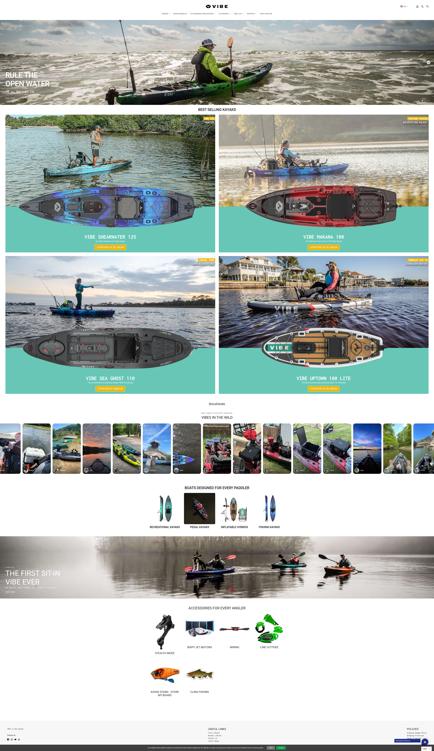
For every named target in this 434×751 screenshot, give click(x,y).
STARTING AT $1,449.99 (323, 247)
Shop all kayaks (217, 403)
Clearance (224, 14)
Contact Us (212, 738)
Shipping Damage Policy (417, 733)
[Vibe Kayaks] (217, 6)
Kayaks (165, 14)
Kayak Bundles (180, 14)
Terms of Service (414, 738)
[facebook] (8, 739)
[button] (404, 6)
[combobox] (426, 749)
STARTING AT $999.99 (110, 388)
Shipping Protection (415, 736)
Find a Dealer (266, 14)
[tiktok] (19, 739)
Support (251, 14)
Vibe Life (238, 14)
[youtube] (15, 739)
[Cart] (427, 6)
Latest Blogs (213, 741)
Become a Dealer (215, 736)
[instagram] (12, 739)
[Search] (422, 6)
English (424, 749)
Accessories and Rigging (202, 14)
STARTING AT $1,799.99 (110, 247)
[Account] (417, 6)
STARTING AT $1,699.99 (323, 388)
